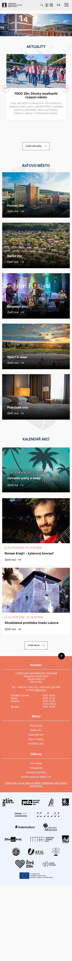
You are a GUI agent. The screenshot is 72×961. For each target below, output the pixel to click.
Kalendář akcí (36, 734)
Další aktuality (34, 146)
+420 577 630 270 (27, 687)
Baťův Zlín (36, 730)
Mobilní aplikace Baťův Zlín (36, 776)
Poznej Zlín (36, 725)
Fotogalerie (36, 767)
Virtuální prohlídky (36, 772)
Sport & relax (36, 739)
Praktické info (36, 743)
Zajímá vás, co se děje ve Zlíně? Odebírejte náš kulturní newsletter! (36, 784)
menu (66, 5)
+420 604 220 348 (49, 687)
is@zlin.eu (40, 690)
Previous (4, 23)
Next (66, 23)
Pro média (36, 763)
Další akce (34, 645)
